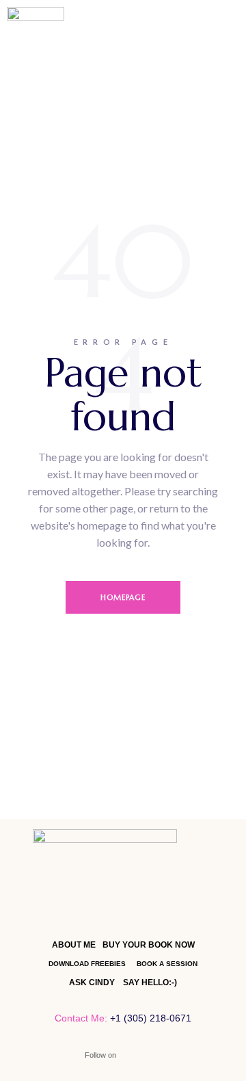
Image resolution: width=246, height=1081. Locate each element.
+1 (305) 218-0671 (150, 1018)
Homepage (123, 597)
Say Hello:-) (150, 982)
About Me (74, 945)
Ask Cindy (92, 982)
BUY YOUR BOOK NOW (148, 945)
